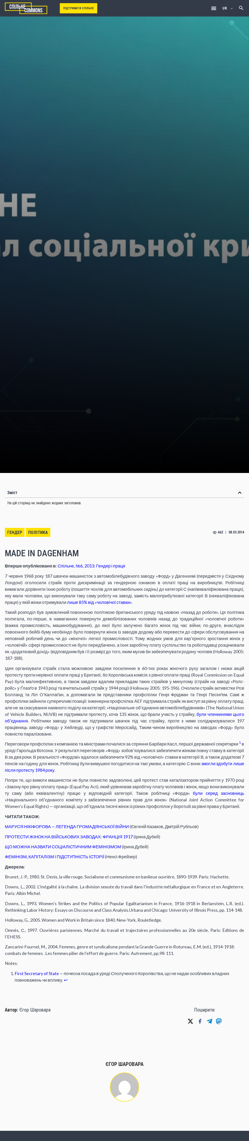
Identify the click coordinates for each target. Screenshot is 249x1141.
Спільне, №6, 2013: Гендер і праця (91, 565)
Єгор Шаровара (35, 1010)
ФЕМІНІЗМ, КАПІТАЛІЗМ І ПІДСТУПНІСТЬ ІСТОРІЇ (54, 856)
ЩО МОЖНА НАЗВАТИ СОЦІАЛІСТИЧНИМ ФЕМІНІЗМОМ (63, 846)
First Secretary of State (37, 973)
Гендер (14, 532)
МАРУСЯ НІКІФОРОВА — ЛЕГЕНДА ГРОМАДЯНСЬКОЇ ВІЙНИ (67, 826)
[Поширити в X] (190, 1021)
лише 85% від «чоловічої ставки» (99, 602)
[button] (214, 8)
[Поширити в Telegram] (209, 1021)
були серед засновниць (218, 793)
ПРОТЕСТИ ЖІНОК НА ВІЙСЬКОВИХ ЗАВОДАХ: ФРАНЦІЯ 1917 (69, 836)
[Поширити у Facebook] (200, 1021)
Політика (38, 532)
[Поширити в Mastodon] (219, 1021)
